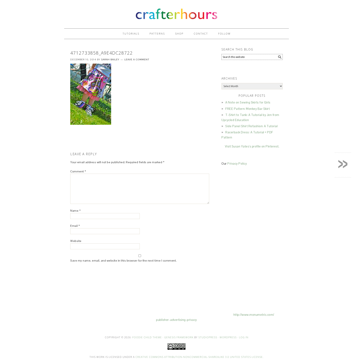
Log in (243, 337)
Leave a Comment (136, 59)
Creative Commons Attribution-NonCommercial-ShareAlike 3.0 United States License (199, 357)
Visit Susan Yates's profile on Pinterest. (252, 146)
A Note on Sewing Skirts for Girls (247, 102)
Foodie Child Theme (147, 337)
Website (76, 241)
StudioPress (207, 337)
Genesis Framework (178, 337)
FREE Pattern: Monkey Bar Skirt (247, 109)
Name (75, 210)
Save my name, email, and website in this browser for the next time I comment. (123, 260)
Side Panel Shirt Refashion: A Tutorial (251, 126)
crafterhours (176, 12)
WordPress (228, 337)
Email (75, 226)
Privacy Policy (237, 163)
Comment (78, 171)
